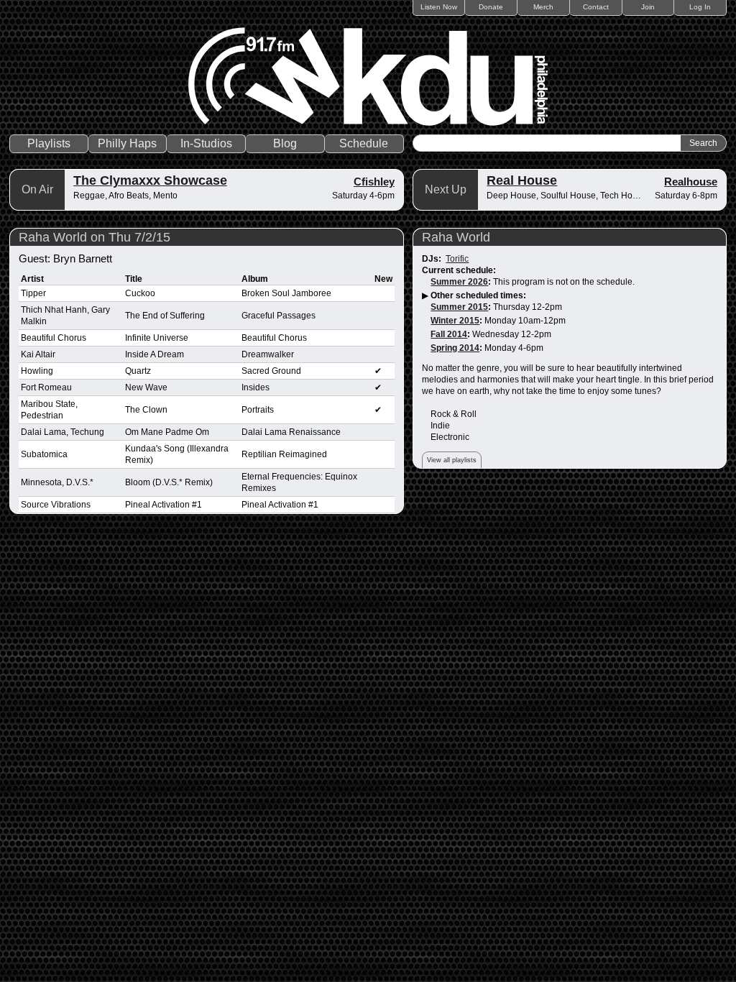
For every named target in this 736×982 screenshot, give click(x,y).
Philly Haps (127, 143)
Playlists (48, 143)
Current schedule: (459, 270)
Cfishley (374, 181)
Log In (700, 7)
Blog (285, 143)
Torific (457, 259)
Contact (596, 7)
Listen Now (438, 7)
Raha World (456, 237)
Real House (522, 180)
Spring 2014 (455, 348)
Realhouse (690, 181)
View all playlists (452, 460)
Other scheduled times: (478, 295)
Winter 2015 (455, 321)
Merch (543, 7)
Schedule (363, 143)
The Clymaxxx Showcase (150, 180)
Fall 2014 (449, 334)
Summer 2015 (459, 307)
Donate (491, 7)
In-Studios (206, 143)
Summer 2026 (459, 282)
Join (648, 7)
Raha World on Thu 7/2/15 (94, 237)
